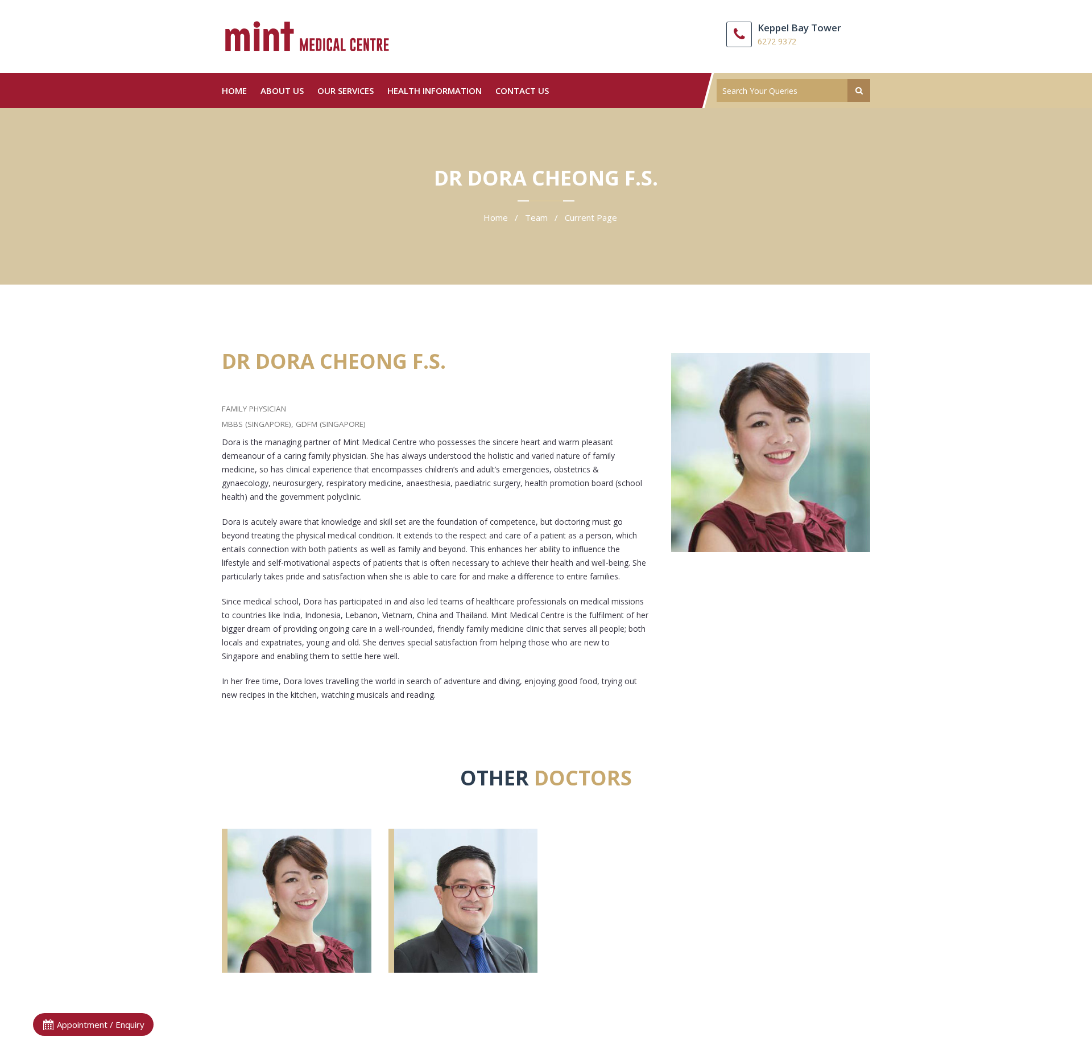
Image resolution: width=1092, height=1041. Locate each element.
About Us (282, 90)
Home (234, 90)
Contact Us (522, 90)
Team (536, 217)
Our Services (345, 90)
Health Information (434, 90)
